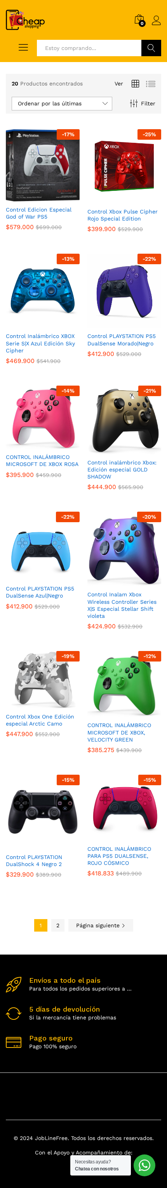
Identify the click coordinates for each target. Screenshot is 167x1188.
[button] (33, 196)
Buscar (151, 48)
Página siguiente (99, 925)
